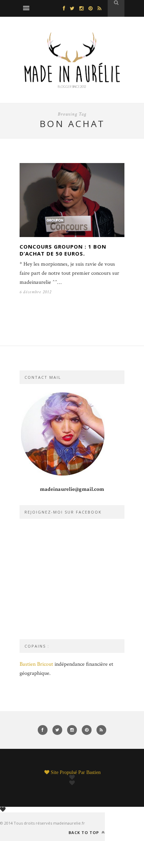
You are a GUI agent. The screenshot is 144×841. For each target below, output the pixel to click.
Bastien (93, 772)
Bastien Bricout (36, 664)
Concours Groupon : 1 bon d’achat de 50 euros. (63, 250)
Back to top (84, 832)
